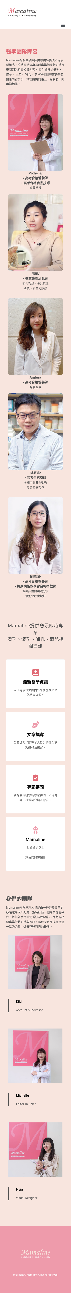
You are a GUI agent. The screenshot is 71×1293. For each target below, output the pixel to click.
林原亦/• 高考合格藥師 (35, 475)
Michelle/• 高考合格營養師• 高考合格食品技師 (35, 178)
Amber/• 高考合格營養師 (35, 379)
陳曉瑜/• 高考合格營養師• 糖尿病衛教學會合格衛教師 (35, 581)
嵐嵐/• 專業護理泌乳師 (35, 275)
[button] (63, 25)
